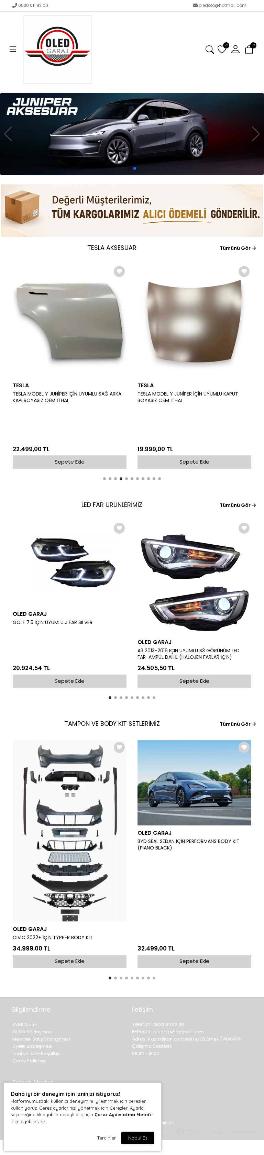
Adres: (139, 1038)
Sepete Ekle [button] (70, 461)
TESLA (21, 385)
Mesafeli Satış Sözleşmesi (41, 1039)
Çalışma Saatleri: (152, 1046)
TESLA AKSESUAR (111, 247)
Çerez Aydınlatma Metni (122, 1114)
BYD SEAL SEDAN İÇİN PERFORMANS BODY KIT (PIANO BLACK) (189, 844)
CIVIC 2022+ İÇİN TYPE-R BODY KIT (53, 937)
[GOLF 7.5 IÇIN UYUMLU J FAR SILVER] (69, 563)
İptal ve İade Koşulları (36, 1053)
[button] (13, 49)
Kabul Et (137, 1138)
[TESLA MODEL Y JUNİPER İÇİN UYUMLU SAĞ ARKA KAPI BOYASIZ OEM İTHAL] (69, 321)
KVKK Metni (24, 1024)
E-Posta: (142, 1031)
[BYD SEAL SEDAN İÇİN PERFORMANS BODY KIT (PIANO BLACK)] (194, 782)
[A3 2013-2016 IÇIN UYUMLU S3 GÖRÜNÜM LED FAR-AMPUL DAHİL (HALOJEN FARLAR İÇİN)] (194, 578)
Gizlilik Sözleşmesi (32, 1032)
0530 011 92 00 (33, 5)
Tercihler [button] (106, 1138)
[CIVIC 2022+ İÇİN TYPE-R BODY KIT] (69, 831)
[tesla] (132, 134)
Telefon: (142, 1024)
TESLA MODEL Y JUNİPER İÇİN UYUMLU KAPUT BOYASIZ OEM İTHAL (188, 397)
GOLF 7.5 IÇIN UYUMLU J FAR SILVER (52, 622)
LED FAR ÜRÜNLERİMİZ (111, 504)
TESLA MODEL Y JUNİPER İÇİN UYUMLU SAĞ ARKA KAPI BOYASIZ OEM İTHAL (67, 397)
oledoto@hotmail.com (222, 5)
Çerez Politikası (29, 1060)
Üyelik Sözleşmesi (32, 1046)
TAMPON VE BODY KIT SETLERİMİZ (112, 723)
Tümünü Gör (236, 248)
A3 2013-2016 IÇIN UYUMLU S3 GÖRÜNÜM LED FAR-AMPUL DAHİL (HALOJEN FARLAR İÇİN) (189, 653)
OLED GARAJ (30, 614)
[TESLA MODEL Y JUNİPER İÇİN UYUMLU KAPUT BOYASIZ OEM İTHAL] (194, 321)
